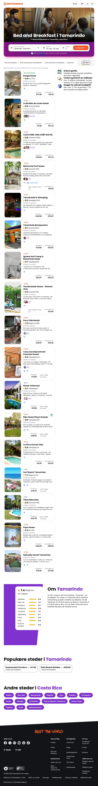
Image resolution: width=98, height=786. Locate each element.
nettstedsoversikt (86, 777)
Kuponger (46, 777)
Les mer (45, 68)
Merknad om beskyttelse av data (14, 777)
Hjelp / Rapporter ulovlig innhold (55, 768)
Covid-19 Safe (33, 182)
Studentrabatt (71, 767)
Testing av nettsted (71, 777)
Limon (8, 701)
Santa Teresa (76, 701)
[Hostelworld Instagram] (14, 742)
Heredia (20, 701)
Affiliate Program (87, 767)
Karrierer (85, 752)
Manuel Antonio (35, 707)
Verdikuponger (57, 777)
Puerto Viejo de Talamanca (54, 701)
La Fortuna (33, 701)
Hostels (53, 742)
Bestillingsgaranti (72, 752)
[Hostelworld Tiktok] (28, 742)
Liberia (8, 695)
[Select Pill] (88, 4)
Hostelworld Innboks (86, 772)
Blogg (68, 747)
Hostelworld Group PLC (86, 742)
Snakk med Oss (56, 762)
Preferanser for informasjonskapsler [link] (15, 782)
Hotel (25, 383)
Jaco (61, 695)
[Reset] (38, 48)
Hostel (26, 100)
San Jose (21, 695)
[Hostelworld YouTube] (19, 742)
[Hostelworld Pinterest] (23, 742)
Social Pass (70, 742)
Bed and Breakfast (29, 73)
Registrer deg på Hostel (87, 762)
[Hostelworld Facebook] (5, 742)
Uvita (21, 707)
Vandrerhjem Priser (71, 757)
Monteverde (36, 695)
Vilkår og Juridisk (34, 777)
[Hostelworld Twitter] (9, 742)
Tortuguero (86, 695)
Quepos (72, 695)
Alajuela (50, 695)
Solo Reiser (70, 762)
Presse (84, 747)
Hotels (53, 747)
